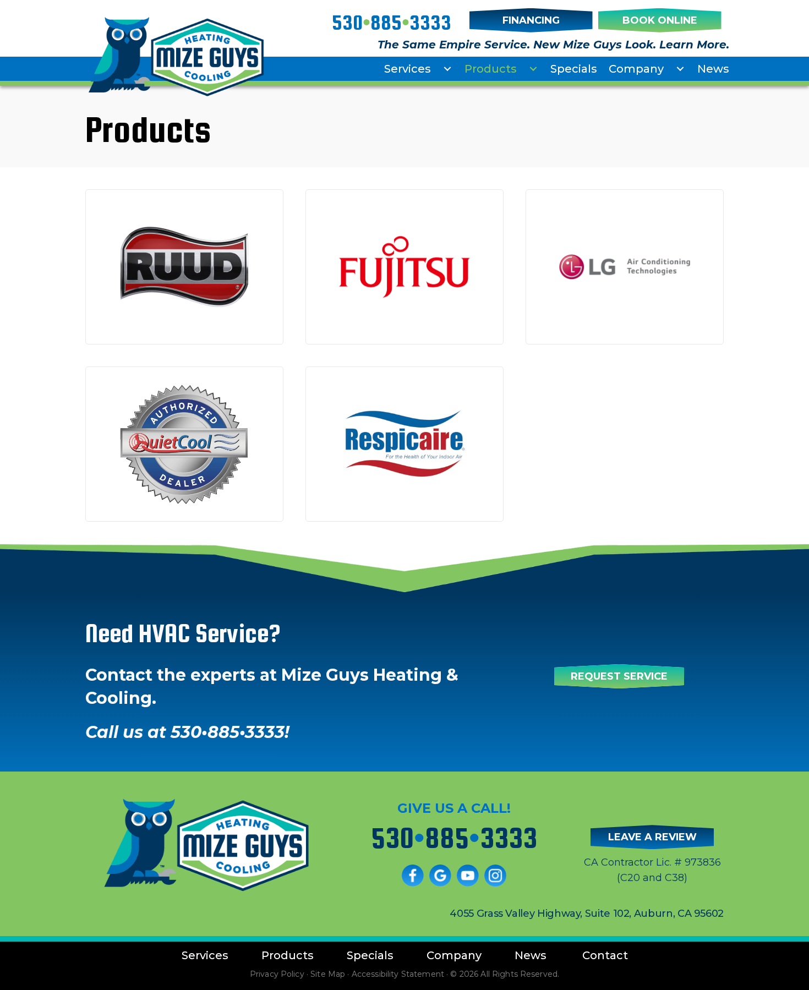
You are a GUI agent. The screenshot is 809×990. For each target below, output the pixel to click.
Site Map (327, 974)
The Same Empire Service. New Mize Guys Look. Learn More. (553, 44)
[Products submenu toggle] (533, 69)
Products (490, 68)
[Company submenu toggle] (680, 69)
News (713, 68)
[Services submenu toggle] (447, 69)
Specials (573, 68)
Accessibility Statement (398, 974)
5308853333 (391, 22)
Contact (605, 955)
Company (636, 68)
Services (407, 68)
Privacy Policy (277, 974)
